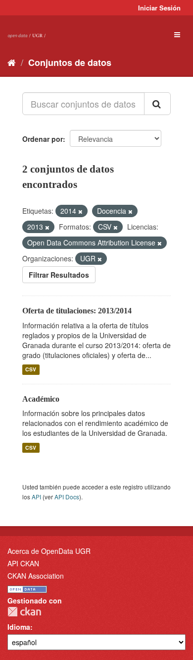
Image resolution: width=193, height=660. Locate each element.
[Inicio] (11, 62)
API (36, 496)
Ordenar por (42, 139)
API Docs (66, 496)
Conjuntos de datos (69, 62)
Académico (40, 399)
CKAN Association (35, 576)
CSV (30, 369)
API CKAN (23, 563)
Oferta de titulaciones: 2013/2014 (77, 310)
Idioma (18, 627)
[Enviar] (157, 103)
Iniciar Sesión (159, 7)
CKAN (24, 611)
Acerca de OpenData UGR (49, 551)
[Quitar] (80, 211)
